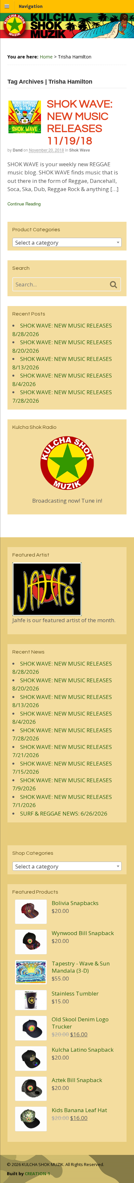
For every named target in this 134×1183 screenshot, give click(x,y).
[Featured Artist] (47, 612)
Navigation (31, 6)
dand (17, 150)
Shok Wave (79, 150)
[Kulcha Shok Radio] (67, 463)
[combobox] (67, 242)
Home (46, 57)
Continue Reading (24, 204)
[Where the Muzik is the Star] (67, 35)
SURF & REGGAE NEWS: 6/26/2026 (63, 813)
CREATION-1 (37, 1173)
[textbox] (67, 242)
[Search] (113, 285)
